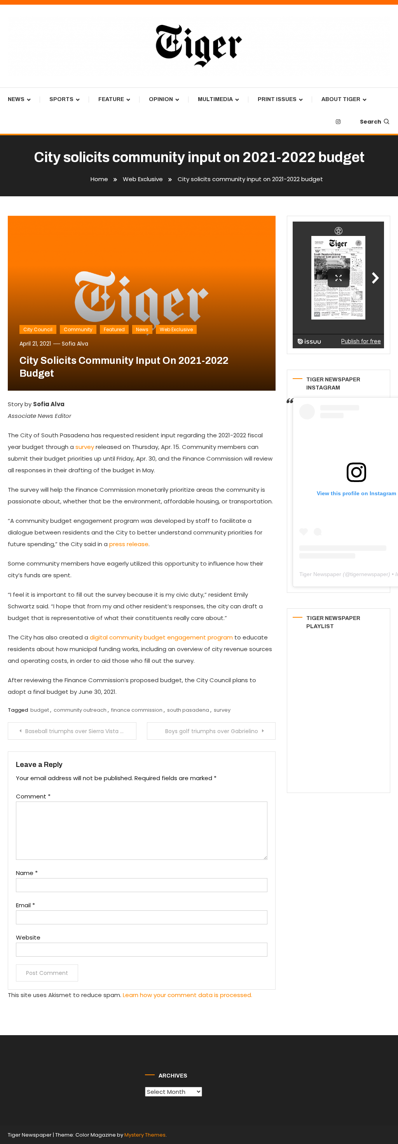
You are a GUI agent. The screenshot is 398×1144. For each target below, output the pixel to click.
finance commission (136, 710)
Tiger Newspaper (320, 574)
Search (370, 122)
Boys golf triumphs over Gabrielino (211, 731)
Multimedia (215, 99)
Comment (33, 796)
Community (78, 329)
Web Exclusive (176, 329)
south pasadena (188, 710)
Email (25, 905)
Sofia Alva (75, 344)
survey (222, 710)
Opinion (161, 99)
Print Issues (277, 99)
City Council (37, 329)
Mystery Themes (145, 1135)
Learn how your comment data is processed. (187, 995)
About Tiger (340, 99)
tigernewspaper (369, 574)
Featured (114, 329)
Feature (111, 99)
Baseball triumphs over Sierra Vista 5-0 (77, 731)
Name (27, 873)
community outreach (80, 710)
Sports (61, 99)
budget (39, 710)
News (16, 99)
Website (28, 937)
